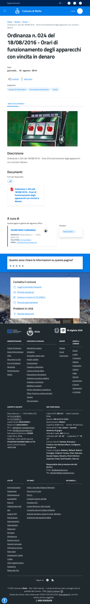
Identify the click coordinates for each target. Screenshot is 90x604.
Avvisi (25, 21)
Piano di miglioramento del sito (14, 506)
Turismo (30, 397)
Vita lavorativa (32, 400)
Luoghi (75, 354)
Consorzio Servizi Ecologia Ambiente (41, 510)
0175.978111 (16, 419)
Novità (17, 21)
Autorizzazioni (32, 363)
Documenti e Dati (14, 359)
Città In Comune (53, 591)
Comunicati (63, 355)
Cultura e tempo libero (35, 370)
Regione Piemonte (13, 3)
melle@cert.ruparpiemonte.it (23, 427)
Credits (10, 559)
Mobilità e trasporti (34, 385)
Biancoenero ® (64, 594)
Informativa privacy (14, 547)
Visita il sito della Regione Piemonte (41, 487)
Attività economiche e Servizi (77, 381)
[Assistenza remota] (61, 591)
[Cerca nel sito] (80, 11)
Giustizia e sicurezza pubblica (38, 378)
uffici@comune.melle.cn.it (27, 242)
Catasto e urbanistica (35, 367)
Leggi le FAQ (12, 513)
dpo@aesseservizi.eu (60, 470)
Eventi (75, 350)
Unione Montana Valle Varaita (38, 506)
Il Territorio (77, 358)
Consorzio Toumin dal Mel (37, 498)
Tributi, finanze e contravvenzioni (39, 393)
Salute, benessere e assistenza (39, 389)
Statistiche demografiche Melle (39, 517)
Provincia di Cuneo (34, 491)
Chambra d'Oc (32, 502)
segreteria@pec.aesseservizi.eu (62, 472)
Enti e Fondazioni (14, 363)
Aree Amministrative (15, 351)
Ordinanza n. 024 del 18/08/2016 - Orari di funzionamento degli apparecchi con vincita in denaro (27, 195)
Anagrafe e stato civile (35, 355)
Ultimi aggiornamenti (15, 562)
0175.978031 (25, 239)
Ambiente (30, 351)
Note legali (11, 551)
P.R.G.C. (30, 495)
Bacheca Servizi (13, 540)
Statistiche (11, 566)
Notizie (62, 348)
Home (9, 21)
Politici (9, 374)
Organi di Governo (14, 348)
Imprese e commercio (35, 382)
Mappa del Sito (13, 570)
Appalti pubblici (33, 359)
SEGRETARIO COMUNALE (23, 230)
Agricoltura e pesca (34, 348)
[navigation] (4, 10)
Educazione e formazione (36, 374)
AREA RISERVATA (45, 600)
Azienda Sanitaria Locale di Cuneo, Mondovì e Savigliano (48, 513)
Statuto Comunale (14, 544)
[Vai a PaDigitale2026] (68, 330)
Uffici (9, 355)
